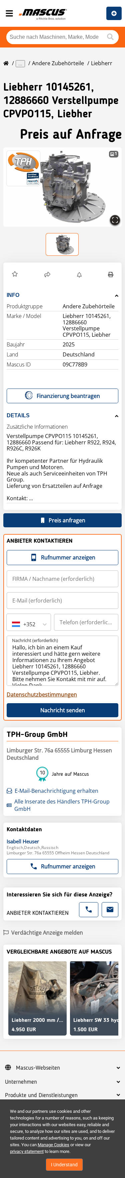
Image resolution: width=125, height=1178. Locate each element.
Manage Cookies (53, 1144)
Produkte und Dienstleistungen (41, 1095)
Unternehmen (21, 1082)
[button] (62, 187)
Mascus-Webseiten (38, 1068)
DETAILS (18, 415)
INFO (13, 295)
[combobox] (12, 624)
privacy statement (27, 1151)
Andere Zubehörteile (58, 63)
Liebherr (101, 63)
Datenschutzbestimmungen (42, 694)
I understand (64, 1164)
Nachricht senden (62, 710)
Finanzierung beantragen (68, 396)
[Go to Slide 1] (62, 244)
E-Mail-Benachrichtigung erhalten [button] (56, 790)
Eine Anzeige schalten (114, 13)
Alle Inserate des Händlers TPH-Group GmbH (62, 805)
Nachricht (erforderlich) (35, 640)
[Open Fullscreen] (115, 220)
